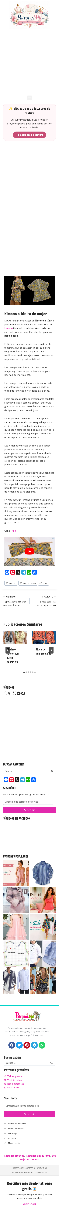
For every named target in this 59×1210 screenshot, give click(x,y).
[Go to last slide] (7, 650)
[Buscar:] (29, 771)
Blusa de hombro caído (43, 651)
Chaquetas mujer (28, 583)
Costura (43, 583)
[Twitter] (19, 1045)
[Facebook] (23, 693)
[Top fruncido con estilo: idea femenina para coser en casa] (43, 900)
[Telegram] (18, 693)
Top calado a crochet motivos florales (14, 601)
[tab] (24, 672)
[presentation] (15, 637)
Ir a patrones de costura (29, 134)
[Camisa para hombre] (43, 873)
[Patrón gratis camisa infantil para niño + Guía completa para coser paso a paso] (43, 954)
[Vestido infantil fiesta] (16, 927)
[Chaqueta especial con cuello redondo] (16, 900)
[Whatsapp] (42, 1045)
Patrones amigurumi (38, 1155)
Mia (13, 530)
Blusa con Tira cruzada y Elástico (46, 601)
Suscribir (29, 810)
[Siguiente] (51, 650)
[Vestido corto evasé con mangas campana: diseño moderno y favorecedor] (43, 927)
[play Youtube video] (29, 551)
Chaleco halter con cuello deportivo (13, 655)
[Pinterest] (10, 693)
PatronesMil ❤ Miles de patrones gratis (29, 1172)
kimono (8, 328)
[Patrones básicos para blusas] (16, 954)
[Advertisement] (29, 62)
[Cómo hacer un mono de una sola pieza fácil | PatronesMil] (16, 873)
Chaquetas (11, 583)
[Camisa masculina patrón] (16, 980)
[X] (14, 693)
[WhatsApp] (5, 693)
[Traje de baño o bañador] (43, 980)
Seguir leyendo (29, 1203)
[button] (29, 98)
